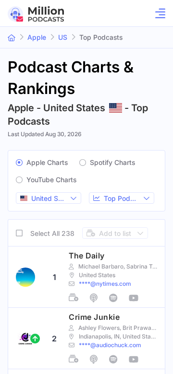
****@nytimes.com (105, 283)
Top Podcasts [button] (101, 37)
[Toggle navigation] (157, 13)
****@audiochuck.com (110, 345)
